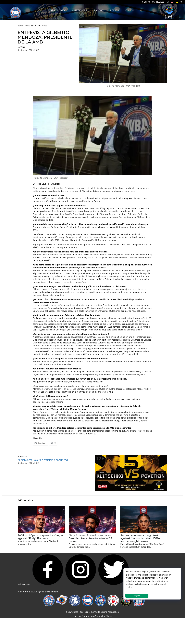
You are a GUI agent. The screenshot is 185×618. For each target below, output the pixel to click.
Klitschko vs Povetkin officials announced (43, 460)
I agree (137, 595)
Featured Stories (39, 25)
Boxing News (24, 25)
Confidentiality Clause (101, 616)
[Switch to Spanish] (177, 1)
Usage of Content (81, 616)
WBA (23, 47)
